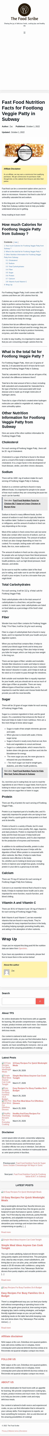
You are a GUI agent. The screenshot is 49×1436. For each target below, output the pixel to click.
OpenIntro (23, 948)
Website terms (13, 1431)
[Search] (40, 1001)
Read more (6, 1232)
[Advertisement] (24, 62)
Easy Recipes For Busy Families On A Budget (30, 1089)
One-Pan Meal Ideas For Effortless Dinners (28, 1102)
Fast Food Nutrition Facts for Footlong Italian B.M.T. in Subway (30, 1175)
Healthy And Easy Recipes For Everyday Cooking (26, 1115)
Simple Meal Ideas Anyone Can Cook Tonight (29, 1077)
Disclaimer (23, 1431)
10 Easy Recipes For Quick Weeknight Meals (30, 1064)
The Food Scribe (13, 1426)
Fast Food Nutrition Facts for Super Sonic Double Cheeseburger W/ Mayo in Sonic (24, 1164)
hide (15, 242)
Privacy (4, 1431)
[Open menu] (24, 32)
